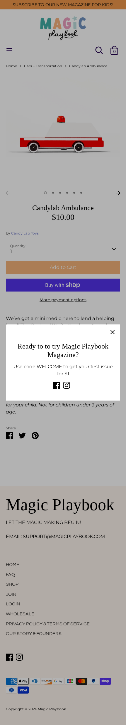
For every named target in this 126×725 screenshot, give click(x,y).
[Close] (112, 332)
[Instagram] (66, 385)
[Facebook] (56, 385)
